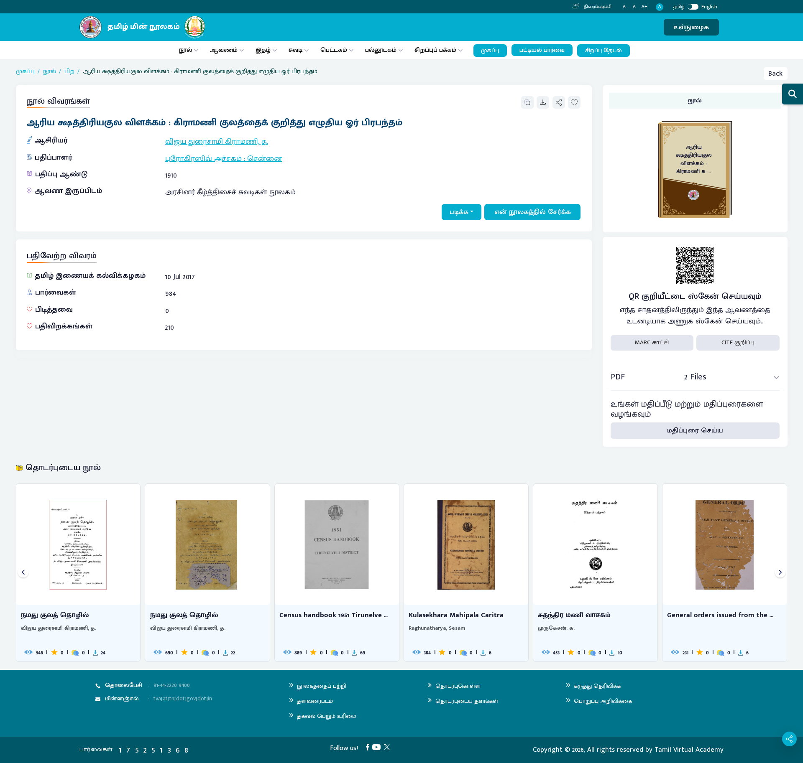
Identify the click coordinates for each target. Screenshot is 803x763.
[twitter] (388, 747)
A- (625, 6)
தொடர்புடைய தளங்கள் (466, 701)
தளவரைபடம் (315, 701)
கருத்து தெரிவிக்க (597, 686)
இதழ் (263, 50)
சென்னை (264, 159)
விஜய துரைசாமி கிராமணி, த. (216, 141)
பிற (69, 71)
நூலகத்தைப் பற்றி (321, 686)
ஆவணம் (224, 50)
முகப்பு (490, 51)
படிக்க (459, 212)
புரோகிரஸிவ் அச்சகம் (203, 159)
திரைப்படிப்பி (597, 6)
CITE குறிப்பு (737, 342)
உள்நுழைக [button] (691, 27)
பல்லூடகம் (380, 50)
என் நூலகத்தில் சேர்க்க (532, 212)
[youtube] (378, 747)
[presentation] (23, 572)
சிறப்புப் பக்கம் (435, 50)
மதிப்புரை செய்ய (695, 430)
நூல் (185, 50)
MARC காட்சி (652, 342)
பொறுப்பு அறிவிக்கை (603, 701)
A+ (644, 6)
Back (775, 73)
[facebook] (369, 747)
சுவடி (295, 50)
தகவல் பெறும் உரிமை (326, 716)
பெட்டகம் (333, 50)
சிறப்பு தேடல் (603, 51)
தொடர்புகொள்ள (458, 686)
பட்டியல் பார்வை (542, 50)
